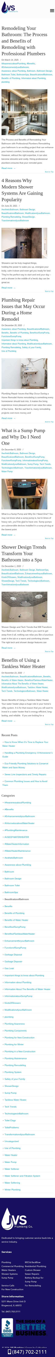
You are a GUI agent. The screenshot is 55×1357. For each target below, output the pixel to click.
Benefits (5, 333)
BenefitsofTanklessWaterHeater (39, 680)
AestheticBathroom (10, 209)
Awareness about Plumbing (14, 71)
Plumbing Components (16, 1030)
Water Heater (42, 691)
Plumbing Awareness (15, 1024)
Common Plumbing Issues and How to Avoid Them (24, 783)
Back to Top (49, 172)
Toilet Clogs (10, 1120)
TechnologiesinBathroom (12, 468)
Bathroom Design (44, 71)
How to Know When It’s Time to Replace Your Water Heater (25, 744)
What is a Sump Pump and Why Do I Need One (23, 437)
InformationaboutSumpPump (35, 460)
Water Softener (12, 1169)
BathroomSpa (23, 74)
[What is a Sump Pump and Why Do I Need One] (24, 508)
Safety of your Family (31, 347)
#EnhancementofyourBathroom (15, 67)
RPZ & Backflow (32, 1262)
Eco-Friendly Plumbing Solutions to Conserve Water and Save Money (25, 765)
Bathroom (31, 71)
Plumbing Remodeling (11, 217)
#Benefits (31, 63)
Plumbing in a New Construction (20, 1051)
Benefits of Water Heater (12, 680)
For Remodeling (33, 1285)
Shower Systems (10, 1274)
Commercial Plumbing (13, 1266)
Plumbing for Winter (14, 1044)
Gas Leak (9, 968)
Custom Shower (33, 1270)
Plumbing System (13, 1072)
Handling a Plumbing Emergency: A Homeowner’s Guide (27, 755)
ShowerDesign (28, 217)
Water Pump (7, 471)
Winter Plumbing (12, 1189)
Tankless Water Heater (38, 687)
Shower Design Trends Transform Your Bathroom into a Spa (24, 553)
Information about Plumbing (33, 78)
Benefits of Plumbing (11, 78)
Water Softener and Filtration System (22, 1176)
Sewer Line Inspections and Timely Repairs (25, 774)
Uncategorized (12, 1141)
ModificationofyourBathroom (37, 213)
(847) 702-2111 (13, 1311)
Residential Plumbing (35, 1266)
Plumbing (6, 1262)
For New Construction (12, 1289)
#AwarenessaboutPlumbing (14, 63)
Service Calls (8, 1285)
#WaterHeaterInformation (17, 844)
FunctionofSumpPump (11, 336)
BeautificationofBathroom (41, 74)
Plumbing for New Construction (20, 1037)
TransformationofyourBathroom (15, 220)
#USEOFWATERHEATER (17, 837)
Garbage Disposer (13, 961)
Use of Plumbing (9, 351)
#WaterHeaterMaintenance (18, 851)
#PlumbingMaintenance (16, 830)
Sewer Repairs (32, 1274)
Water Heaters (9, 1270)
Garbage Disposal (13, 954)
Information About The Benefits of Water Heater (23, 684)
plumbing (5, 82)
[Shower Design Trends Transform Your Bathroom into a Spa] (24, 621)
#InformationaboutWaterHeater (20, 823)
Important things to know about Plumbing (20, 340)
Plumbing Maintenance (16, 1058)
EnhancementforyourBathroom (38, 573)
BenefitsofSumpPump (39, 333)
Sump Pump (33, 464)
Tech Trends (45, 464)
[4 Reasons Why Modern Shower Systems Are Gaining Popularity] (24, 257)
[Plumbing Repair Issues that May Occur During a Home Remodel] (24, 388)
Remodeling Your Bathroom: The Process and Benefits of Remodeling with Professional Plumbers (24, 41)
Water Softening (12, 1183)
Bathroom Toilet (8, 74)
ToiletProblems (12, 1127)
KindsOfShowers (9, 577)
